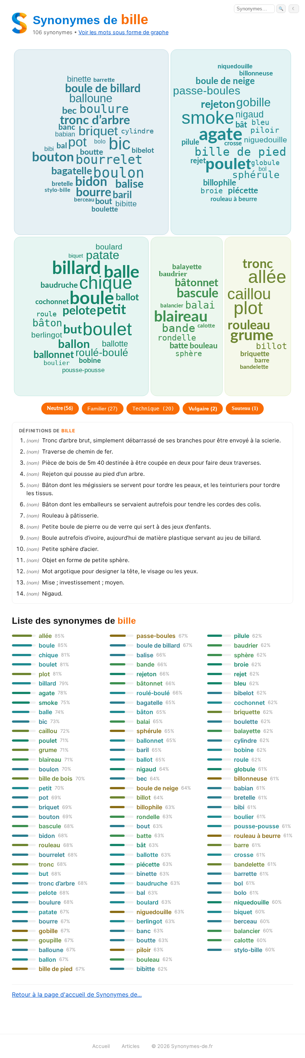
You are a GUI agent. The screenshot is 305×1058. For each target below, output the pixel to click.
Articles (130, 1046)
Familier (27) (102, 409)
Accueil (101, 1046)
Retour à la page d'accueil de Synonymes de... (77, 994)
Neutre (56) (60, 408)
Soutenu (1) (245, 408)
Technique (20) (153, 409)
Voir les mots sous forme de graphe (123, 32)
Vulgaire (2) (203, 409)
